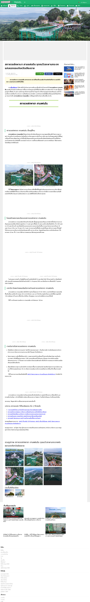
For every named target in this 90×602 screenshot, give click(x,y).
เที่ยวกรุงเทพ (36, 5)
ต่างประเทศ (46, 5)
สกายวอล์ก (20, 549)
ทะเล (21, 5)
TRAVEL (18, 2)
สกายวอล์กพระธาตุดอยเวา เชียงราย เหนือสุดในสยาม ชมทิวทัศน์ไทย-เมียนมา (27, 464)
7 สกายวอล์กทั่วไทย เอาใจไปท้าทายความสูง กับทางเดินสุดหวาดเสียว (25, 462)
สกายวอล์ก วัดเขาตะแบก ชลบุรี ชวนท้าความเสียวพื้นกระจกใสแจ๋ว (24, 470)
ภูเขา (28, 5)
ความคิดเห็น (40, 73)
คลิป (79, 5)
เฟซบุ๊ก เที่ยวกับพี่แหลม (41, 474)
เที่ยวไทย (13, 5)
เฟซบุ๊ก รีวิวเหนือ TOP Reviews (27, 474)
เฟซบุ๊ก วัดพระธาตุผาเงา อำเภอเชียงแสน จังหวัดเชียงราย (41, 427)
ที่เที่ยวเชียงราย (9, 549)
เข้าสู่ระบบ (84, 2)
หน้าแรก (5, 5)
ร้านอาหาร (62, 5)
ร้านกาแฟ (71, 5)
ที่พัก (55, 5)
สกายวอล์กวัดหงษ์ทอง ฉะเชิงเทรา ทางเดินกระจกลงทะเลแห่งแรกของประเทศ (26, 466)
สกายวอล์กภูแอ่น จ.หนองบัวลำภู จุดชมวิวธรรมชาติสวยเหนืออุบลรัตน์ (25, 468)
